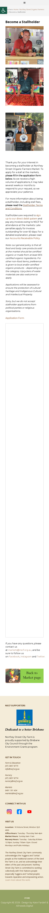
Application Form (14, 318)
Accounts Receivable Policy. (25, 238)
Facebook (14, 656)
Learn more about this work (17, 880)
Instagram (26, 656)
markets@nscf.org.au (19, 650)
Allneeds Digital (24, 906)
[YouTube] (29, 812)
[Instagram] (9, 812)
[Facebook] (19, 812)
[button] (3, 10)
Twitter (41, 656)
